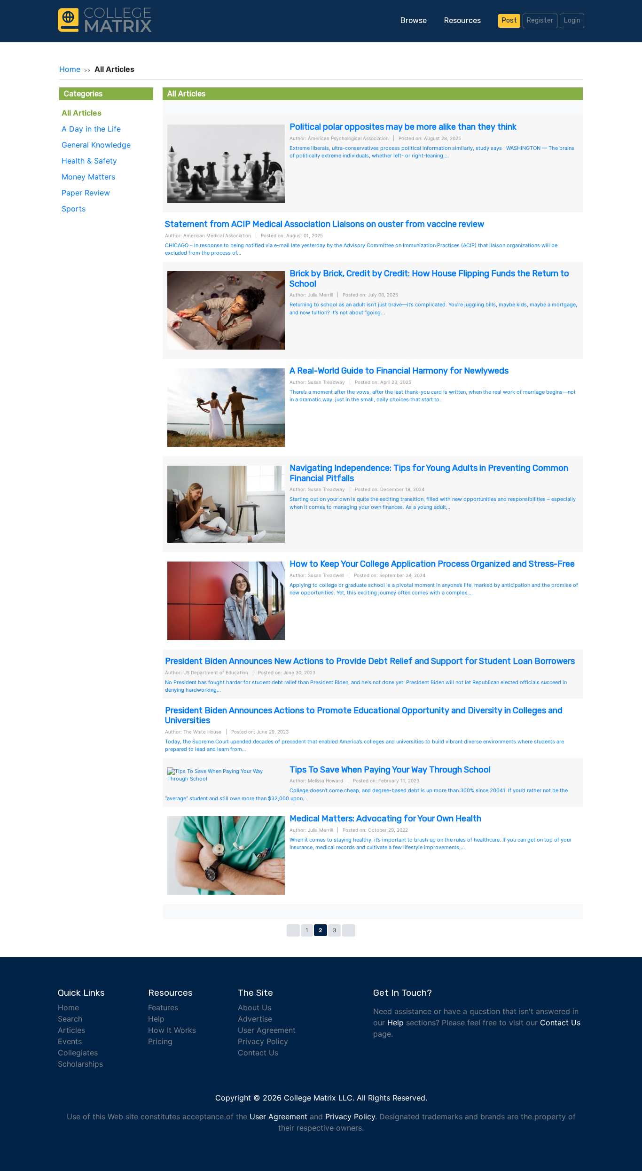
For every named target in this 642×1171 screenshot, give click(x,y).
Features (163, 1007)
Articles (71, 1030)
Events (70, 1041)
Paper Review (86, 192)
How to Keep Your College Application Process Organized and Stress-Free (432, 564)
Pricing (160, 1041)
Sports (74, 208)
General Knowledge (96, 144)
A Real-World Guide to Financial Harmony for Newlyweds (399, 371)
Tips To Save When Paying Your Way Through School (390, 770)
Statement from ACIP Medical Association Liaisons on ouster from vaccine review (324, 224)
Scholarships (80, 1064)
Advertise (255, 1018)
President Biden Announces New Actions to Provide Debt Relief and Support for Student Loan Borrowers (370, 661)
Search (70, 1018)
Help (156, 1018)
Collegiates (78, 1052)
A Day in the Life (91, 128)
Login (572, 20)
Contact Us (258, 1052)
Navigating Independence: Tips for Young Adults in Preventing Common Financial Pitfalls (429, 473)
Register (539, 20)
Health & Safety (89, 160)
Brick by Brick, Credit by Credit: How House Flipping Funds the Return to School (429, 278)
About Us (254, 1007)
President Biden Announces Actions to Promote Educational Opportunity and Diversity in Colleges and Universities (364, 715)
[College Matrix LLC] (105, 18)
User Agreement (267, 1030)
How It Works (172, 1030)
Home (69, 69)
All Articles (82, 112)
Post (509, 20)
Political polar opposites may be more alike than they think (403, 127)
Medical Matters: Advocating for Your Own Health (385, 818)
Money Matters (88, 176)
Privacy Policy (263, 1041)
